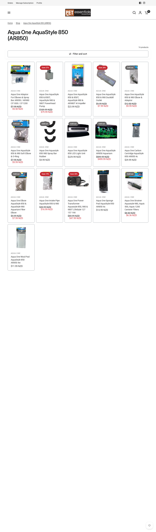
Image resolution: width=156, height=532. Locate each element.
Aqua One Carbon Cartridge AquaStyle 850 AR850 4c (134, 153)
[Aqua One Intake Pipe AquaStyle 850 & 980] (49, 195)
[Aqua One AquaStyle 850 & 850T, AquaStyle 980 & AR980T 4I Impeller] (78, 89)
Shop (18, 23)
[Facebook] (140, 3)
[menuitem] (11, 3)
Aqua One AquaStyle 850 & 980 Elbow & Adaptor (134, 97)
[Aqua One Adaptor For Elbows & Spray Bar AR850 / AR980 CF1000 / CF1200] (21, 89)
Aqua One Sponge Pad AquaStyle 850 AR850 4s (105, 203)
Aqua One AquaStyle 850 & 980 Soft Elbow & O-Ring (21, 153)
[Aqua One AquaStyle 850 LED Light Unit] (78, 142)
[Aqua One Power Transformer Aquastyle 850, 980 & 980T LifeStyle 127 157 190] (78, 195)
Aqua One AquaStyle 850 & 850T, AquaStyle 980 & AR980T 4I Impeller (77, 99)
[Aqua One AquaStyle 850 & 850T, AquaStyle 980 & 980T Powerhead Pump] (49, 89)
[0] (145, 12)
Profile (39, 3)
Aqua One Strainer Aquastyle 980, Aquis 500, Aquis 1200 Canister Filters (134, 205)
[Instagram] (144, 3)
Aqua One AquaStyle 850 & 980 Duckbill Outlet (105, 97)
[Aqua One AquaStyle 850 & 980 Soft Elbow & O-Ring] (21, 142)
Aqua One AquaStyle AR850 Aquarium (105, 152)
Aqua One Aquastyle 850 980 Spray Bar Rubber (48, 153)
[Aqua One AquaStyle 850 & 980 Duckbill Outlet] (106, 89)
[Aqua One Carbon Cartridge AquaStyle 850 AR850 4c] (135, 142)
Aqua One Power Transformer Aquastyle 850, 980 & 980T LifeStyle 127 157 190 (78, 206)
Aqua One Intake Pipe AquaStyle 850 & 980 (49, 202)
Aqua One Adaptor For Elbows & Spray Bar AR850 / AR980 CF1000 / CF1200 (20, 99)
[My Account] (140, 12)
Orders (10, 3)
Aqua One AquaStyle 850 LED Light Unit (77, 152)
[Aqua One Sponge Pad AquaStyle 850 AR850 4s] (106, 195)
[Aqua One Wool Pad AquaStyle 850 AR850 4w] (21, 247)
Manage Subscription (25, 3)
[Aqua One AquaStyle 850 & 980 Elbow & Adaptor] (135, 89)
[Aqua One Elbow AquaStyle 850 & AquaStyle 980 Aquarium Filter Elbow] (21, 195)
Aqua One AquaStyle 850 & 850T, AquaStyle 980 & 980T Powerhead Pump (49, 100)
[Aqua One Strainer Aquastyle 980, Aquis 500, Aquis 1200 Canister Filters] (135, 195)
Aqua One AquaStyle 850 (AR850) (37, 23)
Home (10, 23)
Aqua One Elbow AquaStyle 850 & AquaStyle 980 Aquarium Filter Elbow (18, 206)
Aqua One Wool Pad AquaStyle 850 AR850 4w (20, 260)
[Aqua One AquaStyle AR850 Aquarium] (106, 142)
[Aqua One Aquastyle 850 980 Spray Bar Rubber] (49, 142)
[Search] (134, 12)
